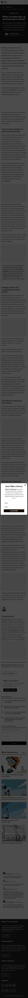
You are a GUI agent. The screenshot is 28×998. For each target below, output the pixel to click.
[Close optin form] (25, 485)
